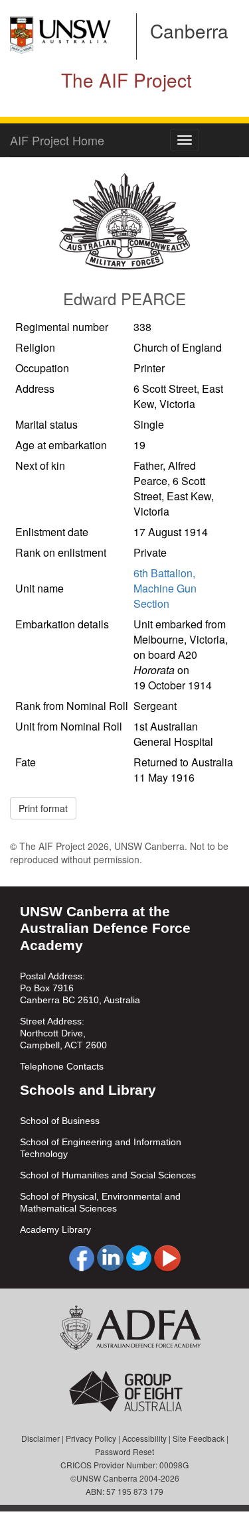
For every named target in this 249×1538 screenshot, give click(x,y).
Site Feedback (198, 1438)
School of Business (60, 1120)
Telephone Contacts (62, 1066)
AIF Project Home (57, 140)
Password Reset (124, 1451)
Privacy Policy (91, 1438)
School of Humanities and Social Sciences (108, 1175)
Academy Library (55, 1229)
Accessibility (144, 1438)
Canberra (189, 30)
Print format (43, 808)
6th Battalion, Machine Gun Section (165, 588)
